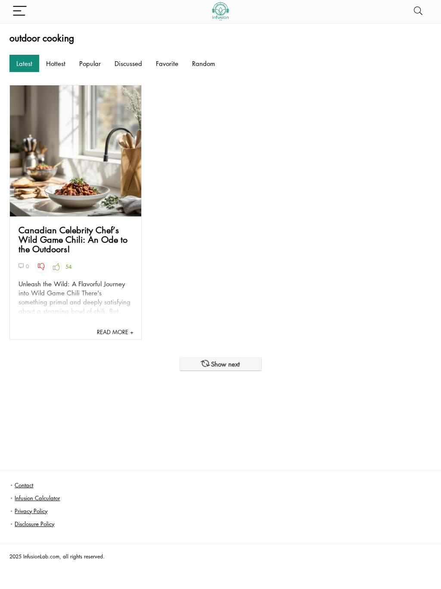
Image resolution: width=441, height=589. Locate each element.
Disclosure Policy (34, 524)
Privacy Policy (31, 511)
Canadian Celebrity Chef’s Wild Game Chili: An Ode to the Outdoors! (73, 239)
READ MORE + (115, 332)
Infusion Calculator (37, 498)
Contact (24, 485)
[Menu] (19, 11)
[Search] (418, 11)
